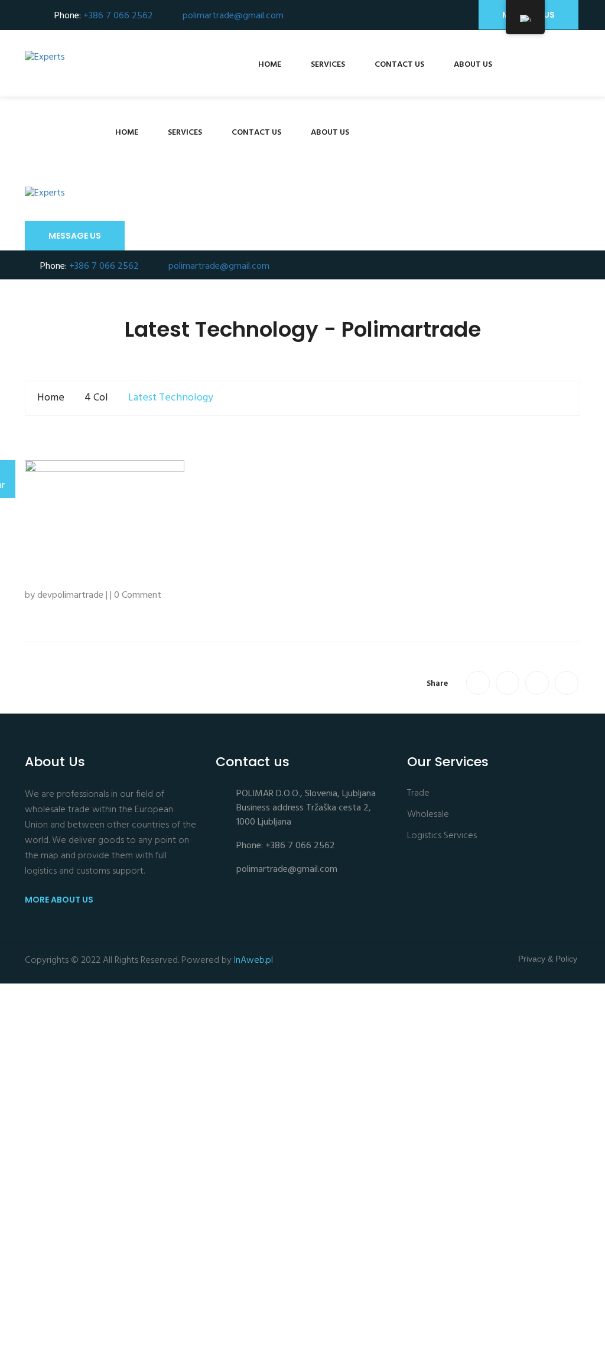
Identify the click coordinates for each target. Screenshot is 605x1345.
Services (328, 64)
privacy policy (122, 1317)
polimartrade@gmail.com (233, 16)
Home (269, 64)
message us (74, 236)
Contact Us (399, 64)
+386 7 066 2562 (118, 16)
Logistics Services (442, 836)
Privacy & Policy (547, 958)
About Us (473, 64)
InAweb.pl (253, 960)
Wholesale (428, 815)
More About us (60, 900)
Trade (418, 793)
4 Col (96, 398)
